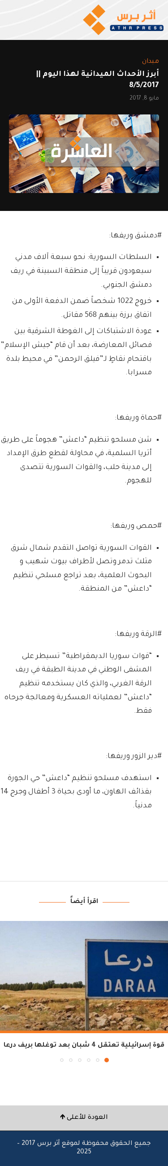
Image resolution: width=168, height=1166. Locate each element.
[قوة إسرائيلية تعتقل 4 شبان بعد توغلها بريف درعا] (84, 977)
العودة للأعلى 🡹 (84, 1118)
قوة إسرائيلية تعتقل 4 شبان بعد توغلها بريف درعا (84, 1045)
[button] (7, 991)
